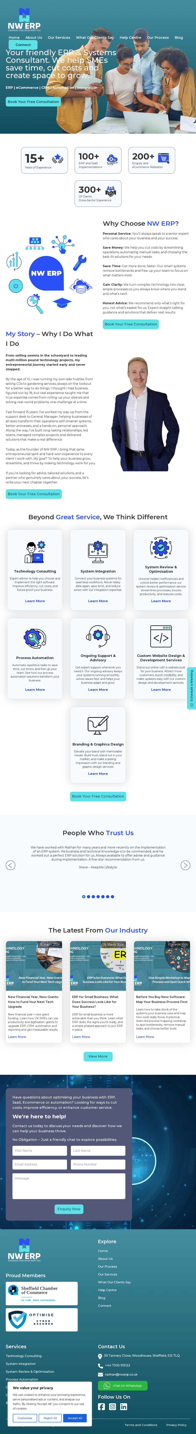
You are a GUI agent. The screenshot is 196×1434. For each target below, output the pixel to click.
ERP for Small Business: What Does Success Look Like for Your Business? (95, 1002)
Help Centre (130, 38)
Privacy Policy (176, 1425)
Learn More (35, 601)
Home (14, 38)
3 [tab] (93, 896)
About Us (33, 38)
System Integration (21, 1364)
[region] (50, 1404)
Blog (179, 38)
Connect (23, 45)
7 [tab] (112, 896)
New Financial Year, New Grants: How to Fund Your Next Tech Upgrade (33, 1002)
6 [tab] (107, 896)
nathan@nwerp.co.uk (121, 1374)
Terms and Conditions (141, 1425)
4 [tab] (98, 896)
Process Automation (22, 1379)
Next (185, 865)
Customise (25, 1418)
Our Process (158, 38)
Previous (10, 865)
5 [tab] (103, 896)
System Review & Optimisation (30, 1371)
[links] (101, 1406)
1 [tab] (83, 896)
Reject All (50, 1418)
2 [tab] (88, 896)
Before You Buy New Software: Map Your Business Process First (161, 999)
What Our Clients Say (95, 38)
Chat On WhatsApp (127, 1385)
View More (98, 1056)
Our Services (59, 38)
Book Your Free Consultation (33, 101)
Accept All (75, 1418)
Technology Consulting (24, 1356)
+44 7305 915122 (117, 1365)
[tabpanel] (98, 857)
